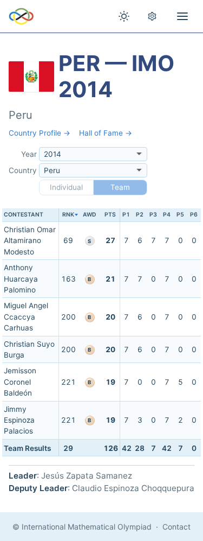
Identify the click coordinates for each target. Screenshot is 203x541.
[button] (67, 215)
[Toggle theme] (124, 16)
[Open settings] (152, 16)
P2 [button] (139, 214)
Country (23, 170)
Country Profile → (39, 133)
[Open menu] (182, 16)
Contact (176, 526)
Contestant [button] (23, 214)
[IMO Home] (21, 16)
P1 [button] (126, 214)
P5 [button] (180, 214)
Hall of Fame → (105, 133)
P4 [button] (167, 214)
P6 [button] (194, 214)
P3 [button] (153, 214)
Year (29, 154)
